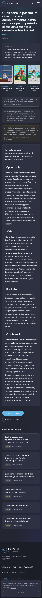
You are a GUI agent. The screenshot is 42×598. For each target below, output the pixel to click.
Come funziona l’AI (26, 567)
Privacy (5, 572)
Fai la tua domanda (13, 413)
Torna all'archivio (12, 419)
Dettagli (13, 587)
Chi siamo (6, 567)
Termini (22, 572)
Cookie (13, 572)
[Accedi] (32, 3)
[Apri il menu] (38, 3)
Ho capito (21, 592)
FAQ (14, 567)
